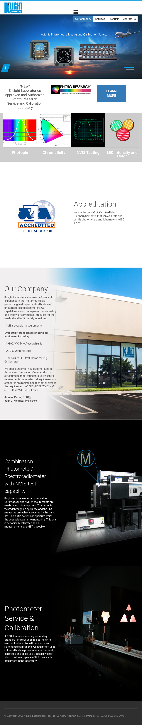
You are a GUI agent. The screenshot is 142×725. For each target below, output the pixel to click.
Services (100, 18)
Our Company (83, 18)
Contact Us (129, 18)
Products (114, 18)
